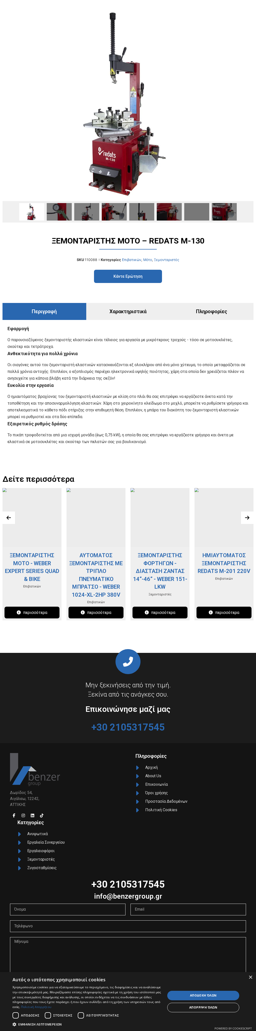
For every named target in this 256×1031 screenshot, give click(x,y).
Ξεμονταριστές (166, 260)
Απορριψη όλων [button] (203, 1007)
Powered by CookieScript (233, 1028)
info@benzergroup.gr (128, 896)
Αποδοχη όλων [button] (203, 995)
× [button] (250, 977)
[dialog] (128, 1001)
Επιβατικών (131, 260)
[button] (86, 1024)
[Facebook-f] (14, 815)
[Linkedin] (32, 815)
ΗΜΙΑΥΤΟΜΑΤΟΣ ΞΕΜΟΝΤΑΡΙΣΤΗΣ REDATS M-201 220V (224, 563)
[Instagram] (23, 815)
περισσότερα (35, 612)
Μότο (147, 260)
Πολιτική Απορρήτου (36, 1007)
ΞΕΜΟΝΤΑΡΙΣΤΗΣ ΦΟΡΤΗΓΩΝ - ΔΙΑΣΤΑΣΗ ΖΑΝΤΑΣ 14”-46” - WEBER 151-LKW (160, 571)
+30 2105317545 (128, 727)
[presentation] (8, 518)
